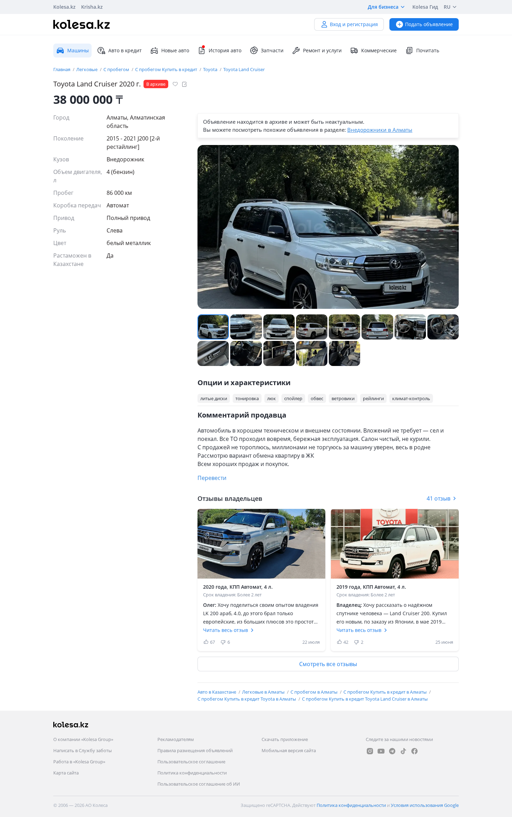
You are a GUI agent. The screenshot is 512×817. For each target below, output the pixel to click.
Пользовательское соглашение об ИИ (198, 784)
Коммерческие (379, 50)
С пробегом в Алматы (314, 692)
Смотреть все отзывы (328, 664)
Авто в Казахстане (217, 692)
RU (447, 6)
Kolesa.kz (64, 6)
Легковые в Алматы (264, 692)
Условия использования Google (425, 805)
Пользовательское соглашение (191, 761)
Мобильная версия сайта (289, 750)
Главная (62, 69)
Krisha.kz (92, 6)
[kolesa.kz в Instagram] (370, 751)
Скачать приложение (285, 739)
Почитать (427, 50)
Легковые (87, 69)
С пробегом (116, 69)
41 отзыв (438, 498)
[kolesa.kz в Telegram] (392, 751)
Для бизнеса (383, 6)
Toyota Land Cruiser (244, 69)
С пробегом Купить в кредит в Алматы (385, 692)
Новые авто (175, 50)
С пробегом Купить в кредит (166, 69)
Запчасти (272, 50)
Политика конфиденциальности (192, 773)
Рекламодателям (175, 739)
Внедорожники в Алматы (379, 129)
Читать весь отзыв (225, 630)
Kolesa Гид (425, 6)
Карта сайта (66, 773)
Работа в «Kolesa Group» (79, 761)
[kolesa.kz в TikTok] (403, 751)
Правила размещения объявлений (195, 750)
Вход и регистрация (354, 24)
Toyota (210, 69)
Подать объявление (429, 24)
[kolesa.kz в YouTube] (381, 751)
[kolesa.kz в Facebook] (414, 751)
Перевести (211, 478)
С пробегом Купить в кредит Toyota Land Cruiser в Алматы (365, 699)
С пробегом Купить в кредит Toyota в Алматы (247, 699)
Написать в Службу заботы (82, 750)
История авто (225, 50)
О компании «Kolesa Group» (83, 739)
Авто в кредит (125, 50)
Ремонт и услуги (322, 50)
